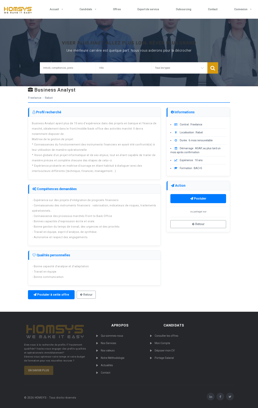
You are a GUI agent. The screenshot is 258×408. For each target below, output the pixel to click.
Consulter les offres (166, 335)
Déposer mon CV (165, 350)
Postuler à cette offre (52, 294)
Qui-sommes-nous (112, 335)
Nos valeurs (108, 350)
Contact (105, 372)
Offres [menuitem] (117, 9)
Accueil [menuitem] (54, 9)
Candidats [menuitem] (86, 9)
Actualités (107, 365)
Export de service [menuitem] (148, 9)
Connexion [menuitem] (240, 9)
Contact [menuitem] (212, 9)
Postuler (199, 198)
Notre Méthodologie (112, 357)
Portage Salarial (164, 357)
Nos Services (108, 343)
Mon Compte (162, 343)
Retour (88, 294)
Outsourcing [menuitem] (183, 9)
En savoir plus (38, 370)
